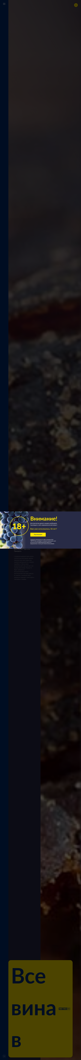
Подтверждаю (38, 534)
